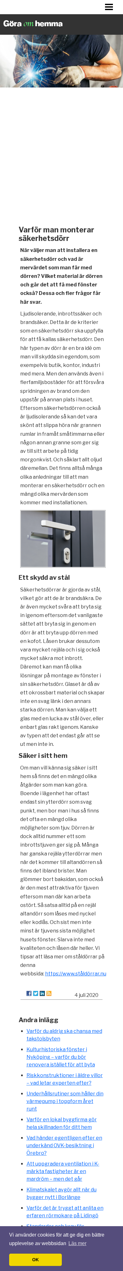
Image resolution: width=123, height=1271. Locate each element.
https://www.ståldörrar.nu (75, 974)
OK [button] (35, 1259)
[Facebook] (29, 993)
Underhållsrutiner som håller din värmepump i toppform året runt (64, 1101)
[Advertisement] (61, 154)
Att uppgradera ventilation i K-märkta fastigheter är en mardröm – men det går (62, 1171)
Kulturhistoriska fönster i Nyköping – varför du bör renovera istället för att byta (60, 1057)
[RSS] (48, 993)
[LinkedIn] (42, 993)
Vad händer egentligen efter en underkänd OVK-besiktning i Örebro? (64, 1145)
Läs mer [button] (77, 1243)
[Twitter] (35, 993)
